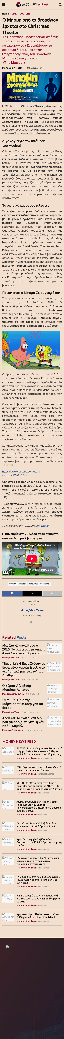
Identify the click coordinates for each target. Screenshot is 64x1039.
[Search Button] (60, 4)
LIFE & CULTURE (21, 13)
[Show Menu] (3, 4)
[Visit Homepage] (32, 4)
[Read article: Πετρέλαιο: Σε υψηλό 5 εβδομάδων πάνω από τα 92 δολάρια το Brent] (8, 826)
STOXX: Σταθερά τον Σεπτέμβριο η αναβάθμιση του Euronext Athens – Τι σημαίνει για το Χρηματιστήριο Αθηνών (39, 786)
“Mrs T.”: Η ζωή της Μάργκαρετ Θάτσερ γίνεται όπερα (22, 703)
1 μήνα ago (44, 793)
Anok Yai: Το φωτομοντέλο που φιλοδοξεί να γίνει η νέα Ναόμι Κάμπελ (23, 722)
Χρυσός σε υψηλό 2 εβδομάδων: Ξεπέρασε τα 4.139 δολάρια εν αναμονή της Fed (39, 842)
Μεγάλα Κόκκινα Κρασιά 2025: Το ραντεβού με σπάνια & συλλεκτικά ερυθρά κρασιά (23, 649)
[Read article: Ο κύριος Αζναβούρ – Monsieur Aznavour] (54, 689)
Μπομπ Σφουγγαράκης (39, 584)
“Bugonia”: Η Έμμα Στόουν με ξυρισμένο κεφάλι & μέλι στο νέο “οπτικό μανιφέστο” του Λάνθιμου (23, 669)
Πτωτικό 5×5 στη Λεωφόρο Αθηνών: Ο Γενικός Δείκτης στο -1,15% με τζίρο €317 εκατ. (38, 880)
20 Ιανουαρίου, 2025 (35, 730)
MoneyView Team (12, 67)
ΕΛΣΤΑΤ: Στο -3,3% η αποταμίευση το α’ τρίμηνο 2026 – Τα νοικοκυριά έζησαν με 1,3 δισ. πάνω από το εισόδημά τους (39, 751)
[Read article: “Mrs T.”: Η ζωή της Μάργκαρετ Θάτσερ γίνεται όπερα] (54, 703)
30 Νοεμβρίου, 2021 (34, 68)
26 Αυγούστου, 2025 (30, 680)
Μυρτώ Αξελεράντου (13, 693)
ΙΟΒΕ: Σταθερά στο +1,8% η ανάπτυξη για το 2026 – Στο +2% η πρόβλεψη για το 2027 (38, 898)
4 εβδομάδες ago (47, 758)
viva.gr (45, 526)
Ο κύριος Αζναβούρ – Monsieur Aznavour (17, 687)
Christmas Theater (17, 584)
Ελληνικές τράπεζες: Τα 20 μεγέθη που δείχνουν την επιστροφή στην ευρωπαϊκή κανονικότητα (38, 861)
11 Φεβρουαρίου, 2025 (31, 712)
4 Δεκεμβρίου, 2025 (31, 658)
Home (5, 13)
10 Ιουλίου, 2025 (33, 694)
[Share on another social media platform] (52, 593)
